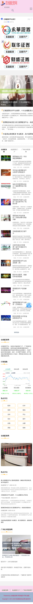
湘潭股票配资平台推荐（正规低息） (20, 303)
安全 (9, 419)
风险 (9, 428)
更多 (29, 19)
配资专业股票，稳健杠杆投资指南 (20, 275)
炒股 (9, 423)
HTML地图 (26, 595)
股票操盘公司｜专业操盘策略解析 (20, 157)
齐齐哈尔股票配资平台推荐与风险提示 (20, 171)
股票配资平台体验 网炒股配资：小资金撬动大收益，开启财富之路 (16, 556)
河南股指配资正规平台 (20, 232)
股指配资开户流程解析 (20, 289)
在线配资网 (5, 590)
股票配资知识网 (20, 599)
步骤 (24, 423)
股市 (24, 419)
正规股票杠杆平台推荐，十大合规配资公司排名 (14, 495)
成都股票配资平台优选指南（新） (20, 262)
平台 (24, 414)
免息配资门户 (16, 590)
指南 (24, 428)
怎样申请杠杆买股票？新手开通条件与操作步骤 (20, 247)
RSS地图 (20, 595)
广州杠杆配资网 (27, 590)
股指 (24, 410)
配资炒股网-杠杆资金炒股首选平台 (20, 317)
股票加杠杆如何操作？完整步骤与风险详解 (20, 217)
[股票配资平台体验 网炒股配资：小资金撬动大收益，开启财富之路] (16, 544)
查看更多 (16, 332)
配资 (9, 405)
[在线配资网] (9, 3)
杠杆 (24, 405)
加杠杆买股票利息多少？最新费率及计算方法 (20, 186)
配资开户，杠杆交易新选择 (9, 562)
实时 (9, 414)
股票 (9, 410)
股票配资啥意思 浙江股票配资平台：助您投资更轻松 (16, 507)
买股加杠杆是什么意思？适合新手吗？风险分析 (20, 202)
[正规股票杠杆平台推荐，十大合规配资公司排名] (16, 91)
